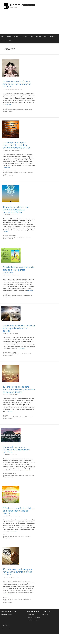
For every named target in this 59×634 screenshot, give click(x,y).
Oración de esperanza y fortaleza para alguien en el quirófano (16, 449)
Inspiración (22, 237)
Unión (30, 109)
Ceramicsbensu (22, 5)
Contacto (3, 41)
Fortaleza (11, 109)
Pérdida (24, 353)
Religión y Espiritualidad (10, 171)
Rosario (16, 36)
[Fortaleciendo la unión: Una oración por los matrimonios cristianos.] (10, 76)
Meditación (20, 295)
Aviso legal (31, 614)
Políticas (11, 41)
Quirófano (21, 475)
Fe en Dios (19, 172)
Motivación (30, 172)
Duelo (11, 353)
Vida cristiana (27, 536)
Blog (32, 36)
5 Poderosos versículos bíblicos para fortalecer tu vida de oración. (18, 511)
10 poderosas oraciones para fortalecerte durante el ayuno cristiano (17, 572)
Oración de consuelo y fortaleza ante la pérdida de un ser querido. (19, 328)
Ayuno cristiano (8, 599)
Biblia (5, 237)
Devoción (38, 36)
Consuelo (6, 353)
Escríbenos (45, 614)
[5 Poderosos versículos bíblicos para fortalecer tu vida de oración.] (10, 503)
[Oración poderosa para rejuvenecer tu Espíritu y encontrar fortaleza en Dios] (10, 137)
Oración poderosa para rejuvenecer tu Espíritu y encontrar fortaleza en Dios (16, 145)
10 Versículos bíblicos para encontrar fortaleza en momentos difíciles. (16, 209)
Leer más (8, 104)
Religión (9, 36)
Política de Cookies (33, 620)
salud (33, 475)
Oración (45, 36)
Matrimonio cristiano (19, 109)
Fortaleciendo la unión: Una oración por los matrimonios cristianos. (17, 84)
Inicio (2, 36)
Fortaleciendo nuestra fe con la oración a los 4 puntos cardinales (18, 270)
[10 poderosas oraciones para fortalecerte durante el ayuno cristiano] (10, 564)
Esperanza (7, 172)
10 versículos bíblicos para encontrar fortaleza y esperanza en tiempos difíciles (19, 389)
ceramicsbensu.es (6, 628)
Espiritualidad (24, 36)
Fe (8, 109)
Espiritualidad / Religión (10, 352)
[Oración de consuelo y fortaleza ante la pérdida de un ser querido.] (11, 320)
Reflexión (52, 36)
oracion (26, 109)
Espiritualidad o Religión (10, 473)
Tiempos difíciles (24, 416)
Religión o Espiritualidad (10, 235)
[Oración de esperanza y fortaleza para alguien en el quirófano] (11, 442)
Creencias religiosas (17, 599)
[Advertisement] (29, 23)
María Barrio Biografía (6, 614)
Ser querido (29, 353)
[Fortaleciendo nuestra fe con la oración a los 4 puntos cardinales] (11, 262)
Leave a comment (8, 111)
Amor (5, 109)
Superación (28, 237)
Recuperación (28, 475)
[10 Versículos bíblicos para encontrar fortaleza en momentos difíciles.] (10, 202)
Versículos (31, 416)
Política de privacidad (34, 617)
